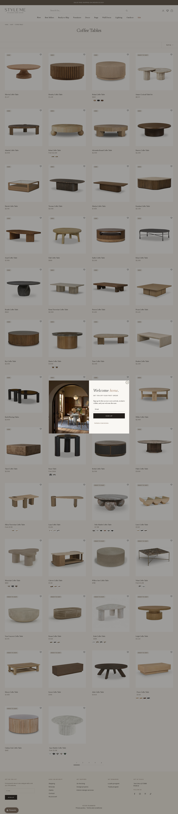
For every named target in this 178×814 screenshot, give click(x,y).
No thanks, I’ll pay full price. (101, 423)
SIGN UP (109, 416)
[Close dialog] (127, 382)
